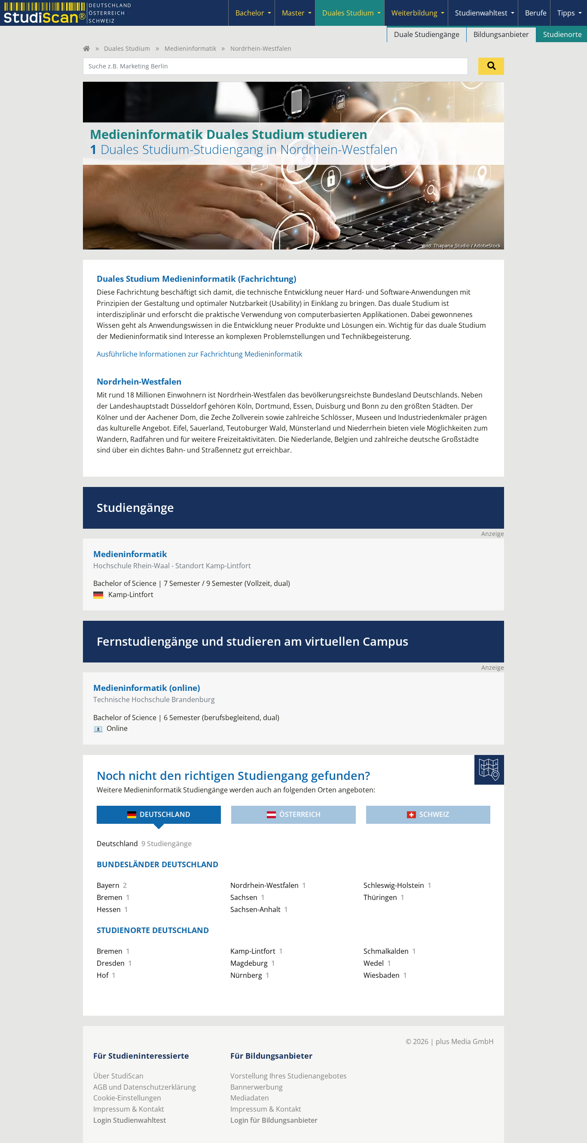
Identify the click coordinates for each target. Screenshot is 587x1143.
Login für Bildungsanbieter (274, 1120)
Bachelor (249, 13)
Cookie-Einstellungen (127, 1098)
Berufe (536, 13)
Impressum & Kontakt (128, 1109)
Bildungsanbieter (501, 34)
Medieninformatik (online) (146, 687)
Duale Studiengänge (426, 34)
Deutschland (165, 814)
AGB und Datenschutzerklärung (144, 1087)
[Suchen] (491, 66)
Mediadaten (249, 1098)
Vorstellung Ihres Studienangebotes (288, 1076)
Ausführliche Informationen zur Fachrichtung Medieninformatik (199, 354)
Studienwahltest (481, 13)
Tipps (566, 13)
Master (293, 13)
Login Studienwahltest (129, 1120)
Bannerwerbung (256, 1087)
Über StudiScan (118, 1076)
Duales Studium (348, 13)
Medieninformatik (190, 48)
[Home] (86, 48)
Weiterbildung (414, 13)
